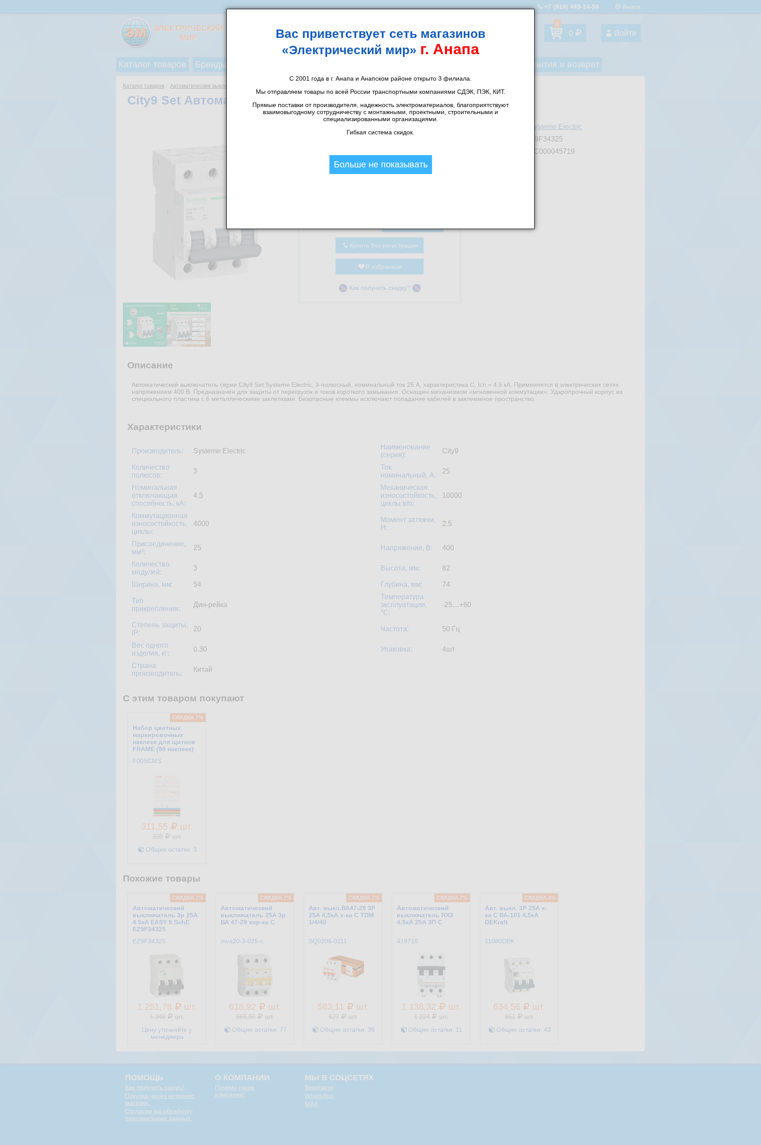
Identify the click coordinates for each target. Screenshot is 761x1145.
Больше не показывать (381, 164)
